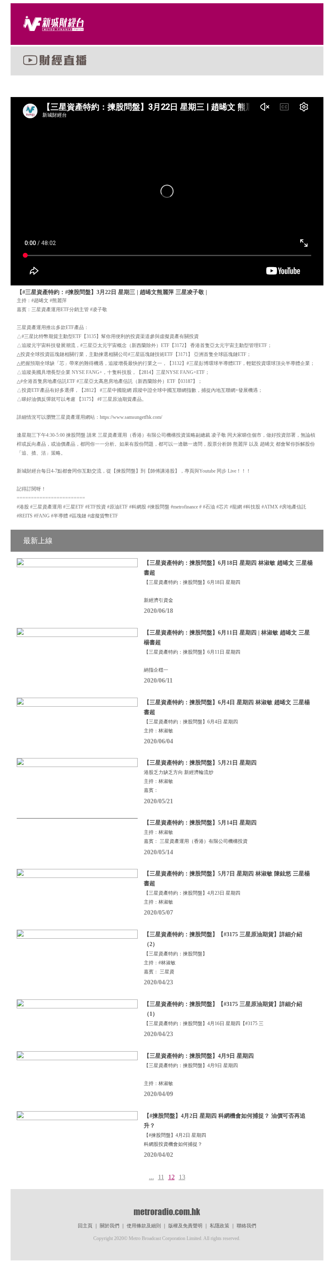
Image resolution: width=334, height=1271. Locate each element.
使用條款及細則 (144, 1226)
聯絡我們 (246, 1226)
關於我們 (109, 1226)
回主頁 (85, 1226)
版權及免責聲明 (185, 1226)
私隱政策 (219, 1226)
